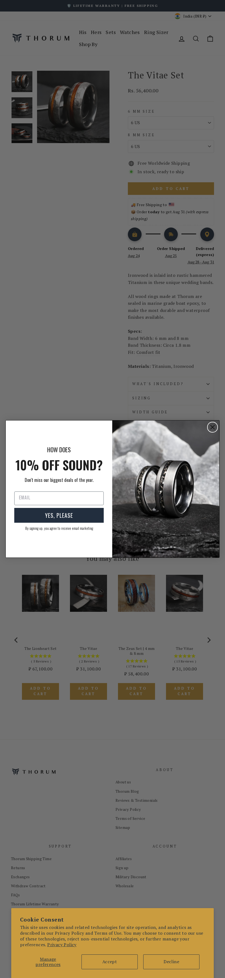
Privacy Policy (62, 945)
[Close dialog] (212, 427)
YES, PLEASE (59, 515)
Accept (109, 962)
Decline (171, 962)
